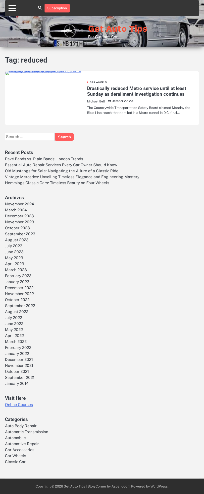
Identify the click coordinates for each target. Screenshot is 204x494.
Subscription (57, 8)
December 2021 (19, 359)
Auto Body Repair (21, 425)
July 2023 (13, 246)
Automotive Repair (22, 443)
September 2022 (20, 305)
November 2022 (19, 293)
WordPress (159, 486)
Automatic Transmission (26, 431)
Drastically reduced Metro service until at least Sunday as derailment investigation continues (136, 91)
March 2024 (16, 210)
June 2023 (14, 251)
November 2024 (19, 204)
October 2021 (17, 371)
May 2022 (14, 329)
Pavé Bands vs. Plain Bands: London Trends (44, 159)
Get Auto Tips (117, 28)
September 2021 (19, 377)
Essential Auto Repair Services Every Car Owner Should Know (61, 165)
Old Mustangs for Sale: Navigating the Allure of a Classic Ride (61, 170)
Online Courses (19, 404)
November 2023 (19, 222)
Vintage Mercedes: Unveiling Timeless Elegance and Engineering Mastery (72, 176)
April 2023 (14, 263)
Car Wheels (98, 82)
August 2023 (17, 240)
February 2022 (18, 347)
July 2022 (13, 317)
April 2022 (14, 335)
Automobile (15, 437)
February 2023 (18, 275)
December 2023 (19, 216)
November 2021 (19, 365)
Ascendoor (120, 486)
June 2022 (14, 323)
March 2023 (16, 269)
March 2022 (16, 341)
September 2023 (20, 234)
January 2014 (17, 383)
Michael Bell (96, 101)
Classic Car (15, 461)
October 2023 (17, 228)
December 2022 (19, 287)
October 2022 (17, 299)
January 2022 (17, 353)
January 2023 (17, 281)
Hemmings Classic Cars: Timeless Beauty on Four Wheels (57, 182)
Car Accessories (19, 449)
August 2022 (16, 311)
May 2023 (14, 257)
